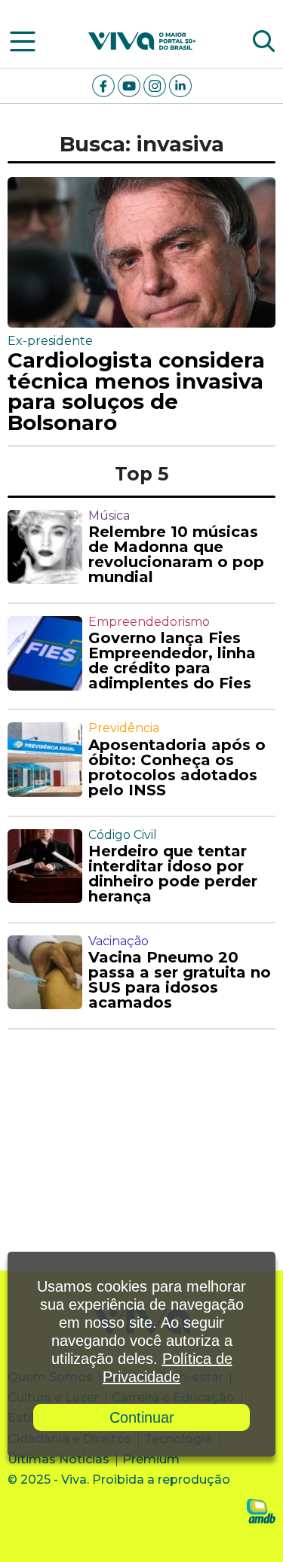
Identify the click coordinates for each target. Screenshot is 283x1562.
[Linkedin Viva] (180, 85)
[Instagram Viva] (156, 85)
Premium (151, 1459)
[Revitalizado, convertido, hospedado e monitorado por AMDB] (261, 1510)
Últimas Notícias (58, 1459)
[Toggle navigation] (23, 41)
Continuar (141, 1417)
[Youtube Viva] (130, 85)
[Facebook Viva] (105, 85)
